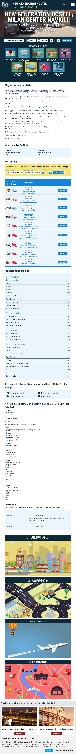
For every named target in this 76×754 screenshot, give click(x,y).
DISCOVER (19, 733)
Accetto (49, 750)
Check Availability (59, 172)
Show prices (63, 190)
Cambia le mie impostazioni (64, 750)
